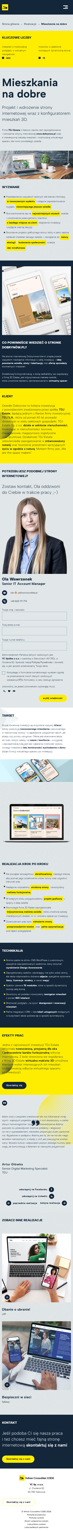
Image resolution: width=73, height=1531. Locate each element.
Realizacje (30, 24)
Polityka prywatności (36, 1515)
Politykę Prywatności (42, 662)
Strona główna (10, 24)
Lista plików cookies (36, 1524)
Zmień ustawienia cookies (36, 1521)
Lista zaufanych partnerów (36, 1527)
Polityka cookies (36, 1518)
